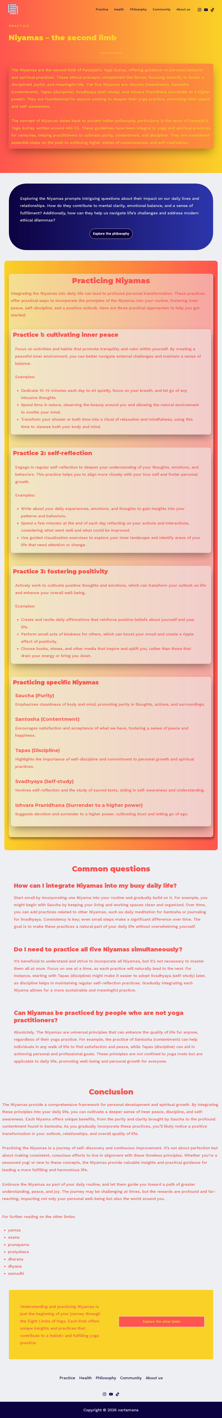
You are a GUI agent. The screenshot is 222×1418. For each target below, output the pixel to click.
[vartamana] (13, 9)
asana (14, 1237)
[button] (111, 234)
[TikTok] (212, 10)
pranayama (18, 1244)
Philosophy (138, 9)
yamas (14, 1230)
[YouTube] (206, 10)
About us (183, 9)
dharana (15, 1259)
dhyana (15, 1266)
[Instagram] (199, 10)
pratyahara (18, 1251)
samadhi (16, 1273)
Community (161, 9)
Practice (102, 9)
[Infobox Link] (111, 702)
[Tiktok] (117, 1394)
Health (119, 9)
